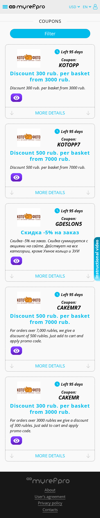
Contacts (50, 509)
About (50, 489)
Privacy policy (50, 502)
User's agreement (50, 496)
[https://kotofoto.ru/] (16, 97)
